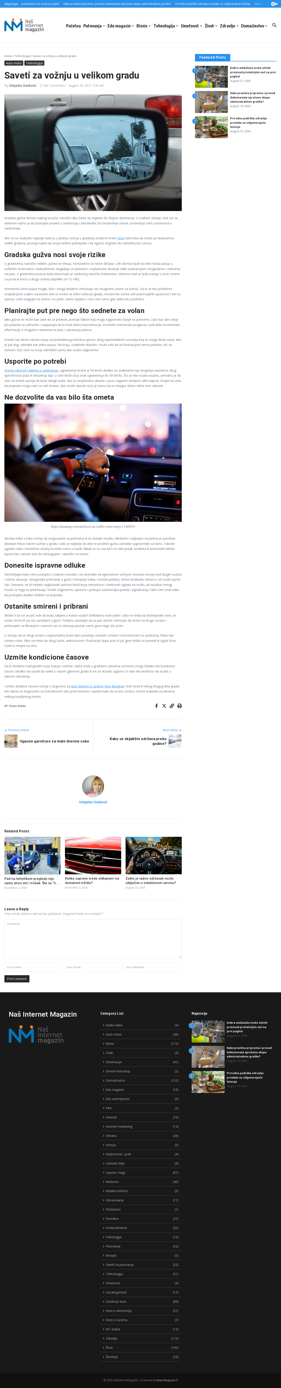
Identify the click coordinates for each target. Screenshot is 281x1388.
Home (8, 56)
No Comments (54, 85)
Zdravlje (227, 25)
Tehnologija (164, 25)
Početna (73, 25)
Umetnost (190, 25)
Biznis (142, 25)
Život (209, 25)
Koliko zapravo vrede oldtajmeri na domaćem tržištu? (92, 880)
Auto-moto (14, 63)
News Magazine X (167, 1380)
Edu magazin (119, 25)
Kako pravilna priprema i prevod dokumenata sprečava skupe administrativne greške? (252, 97)
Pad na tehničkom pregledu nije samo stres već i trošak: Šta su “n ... (31, 881)
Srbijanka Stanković (22, 85)
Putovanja (92, 25)
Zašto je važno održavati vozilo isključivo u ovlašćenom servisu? (151, 880)
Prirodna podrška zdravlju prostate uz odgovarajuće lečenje (248, 123)
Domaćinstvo (252, 25)
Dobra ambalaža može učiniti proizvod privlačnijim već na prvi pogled (253, 72)
